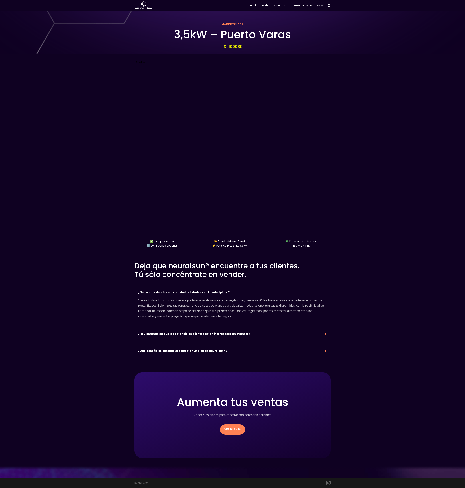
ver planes (232, 429)
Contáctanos (299, 5)
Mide (265, 5)
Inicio (254, 5)
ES (318, 5)
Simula (277, 5)
